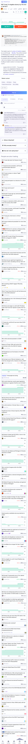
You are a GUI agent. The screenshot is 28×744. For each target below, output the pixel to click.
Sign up (24, 1)
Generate (23, 78)
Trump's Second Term (6, 84)
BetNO (20, 26)
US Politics (9, 82)
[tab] (4, 99)
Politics (3, 82)
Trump (14, 82)
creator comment (9, 74)
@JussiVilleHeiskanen (9, 127)
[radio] (16, 12)
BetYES (7, 26)
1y (14, 112)
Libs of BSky (15, 84)
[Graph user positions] (13, 12)
